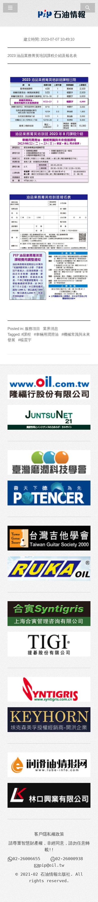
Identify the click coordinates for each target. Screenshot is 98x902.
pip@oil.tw (51, 865)
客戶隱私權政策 (49, 834)
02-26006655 (26, 858)
